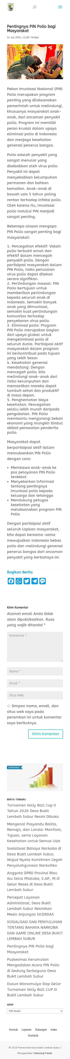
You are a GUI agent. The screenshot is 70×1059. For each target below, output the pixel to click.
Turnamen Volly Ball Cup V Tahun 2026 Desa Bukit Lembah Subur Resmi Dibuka (33, 811)
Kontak (13, 1029)
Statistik (33, 1035)
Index (54, 1029)
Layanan (26, 1029)
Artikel (35, 37)
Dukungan (41, 1029)
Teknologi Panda (42, 1053)
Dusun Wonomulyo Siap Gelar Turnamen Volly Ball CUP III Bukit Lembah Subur (34, 989)
